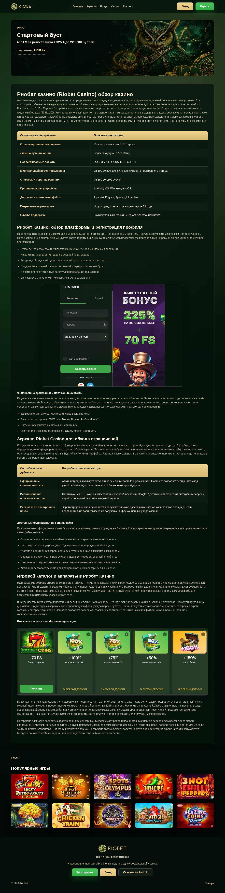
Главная (78, 6)
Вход (185, 6)
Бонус (104, 6)
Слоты (115, 6)
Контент (128, 6)
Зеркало (91, 6)
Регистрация (84, 872)
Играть (204, 6)
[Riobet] (22, 6)
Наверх (209, 883)
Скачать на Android (136, 872)
